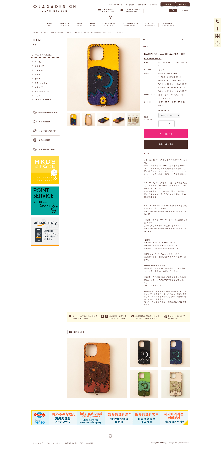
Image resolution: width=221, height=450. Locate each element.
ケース (37, 79)
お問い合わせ (142, 5)
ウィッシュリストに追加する (85, 317)
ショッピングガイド (115, 5)
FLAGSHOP (168, 24)
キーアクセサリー (42, 91)
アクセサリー (40, 87)
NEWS (80, 24)
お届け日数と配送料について (147, 317)
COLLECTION (109, 24)
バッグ (37, 74)
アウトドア (39, 95)
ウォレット (39, 70)
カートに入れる (166, 134)
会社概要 (89, 443)
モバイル (38, 62)
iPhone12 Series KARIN (68, 32)
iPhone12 (163, 111)
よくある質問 (130, 5)
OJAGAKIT (150, 24)
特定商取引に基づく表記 (74, 443)
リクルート (153, 5)
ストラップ (39, 66)
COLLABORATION (130, 24)
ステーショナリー (42, 83)
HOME (50, 24)
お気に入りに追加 (166, 144)
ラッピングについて (176, 317)
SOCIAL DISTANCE (43, 100)
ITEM (92, 24)
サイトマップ (38, 443)
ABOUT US (65, 24)
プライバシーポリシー (54, 443)
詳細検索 (185, 10)
